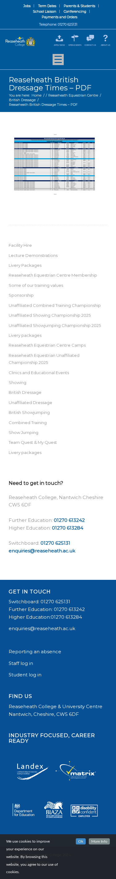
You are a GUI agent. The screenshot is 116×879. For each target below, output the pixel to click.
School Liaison (44, 11)
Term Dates (47, 6)
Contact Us (90, 45)
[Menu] (58, 61)
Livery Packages (25, 265)
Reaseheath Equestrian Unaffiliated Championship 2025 (44, 359)
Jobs (27, 6)
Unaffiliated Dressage (30, 402)
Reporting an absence (35, 651)
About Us (105, 45)
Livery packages (25, 335)
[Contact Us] (90, 38)
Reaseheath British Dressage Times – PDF (50, 83)
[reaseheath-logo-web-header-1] (20, 41)
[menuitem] (27, 5)
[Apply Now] (59, 38)
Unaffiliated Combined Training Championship (55, 305)
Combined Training (28, 422)
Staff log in (21, 663)
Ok (80, 841)
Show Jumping (23, 432)
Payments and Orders (59, 17)
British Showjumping (29, 412)
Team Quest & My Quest (33, 442)
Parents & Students (79, 6)
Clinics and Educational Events (39, 372)
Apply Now (59, 45)
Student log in (26, 675)
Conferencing (75, 11)
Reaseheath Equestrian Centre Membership (53, 275)
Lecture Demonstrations (33, 255)
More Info (99, 841)
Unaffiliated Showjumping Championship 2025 (55, 325)
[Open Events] (75, 38)
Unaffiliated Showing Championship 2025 (50, 315)
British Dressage (25, 392)
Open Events (75, 45)
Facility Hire (20, 245)
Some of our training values (36, 285)
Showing (17, 382)
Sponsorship (21, 295)
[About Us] (105, 38)
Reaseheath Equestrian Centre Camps (47, 345)
